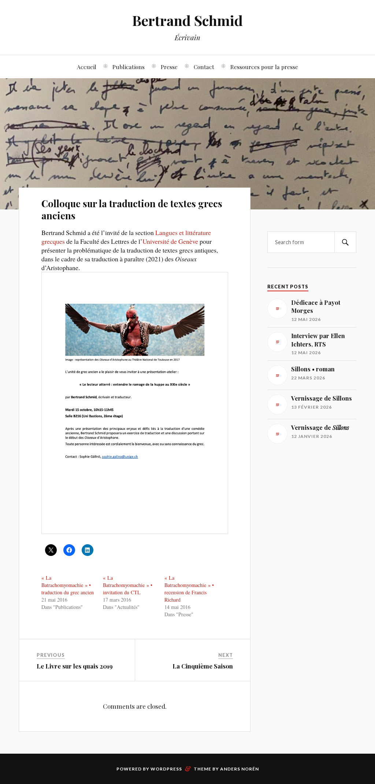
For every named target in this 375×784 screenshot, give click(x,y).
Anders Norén (239, 769)
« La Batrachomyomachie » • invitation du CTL (127, 585)
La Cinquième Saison (202, 666)
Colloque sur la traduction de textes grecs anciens (131, 209)
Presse (169, 67)
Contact (204, 67)
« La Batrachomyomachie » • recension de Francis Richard (189, 588)
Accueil (86, 67)
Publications (128, 67)
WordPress (166, 769)
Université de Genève (170, 241)
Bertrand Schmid (187, 20)
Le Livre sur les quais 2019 (75, 666)
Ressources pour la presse (264, 67)
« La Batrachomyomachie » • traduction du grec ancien (67, 585)
